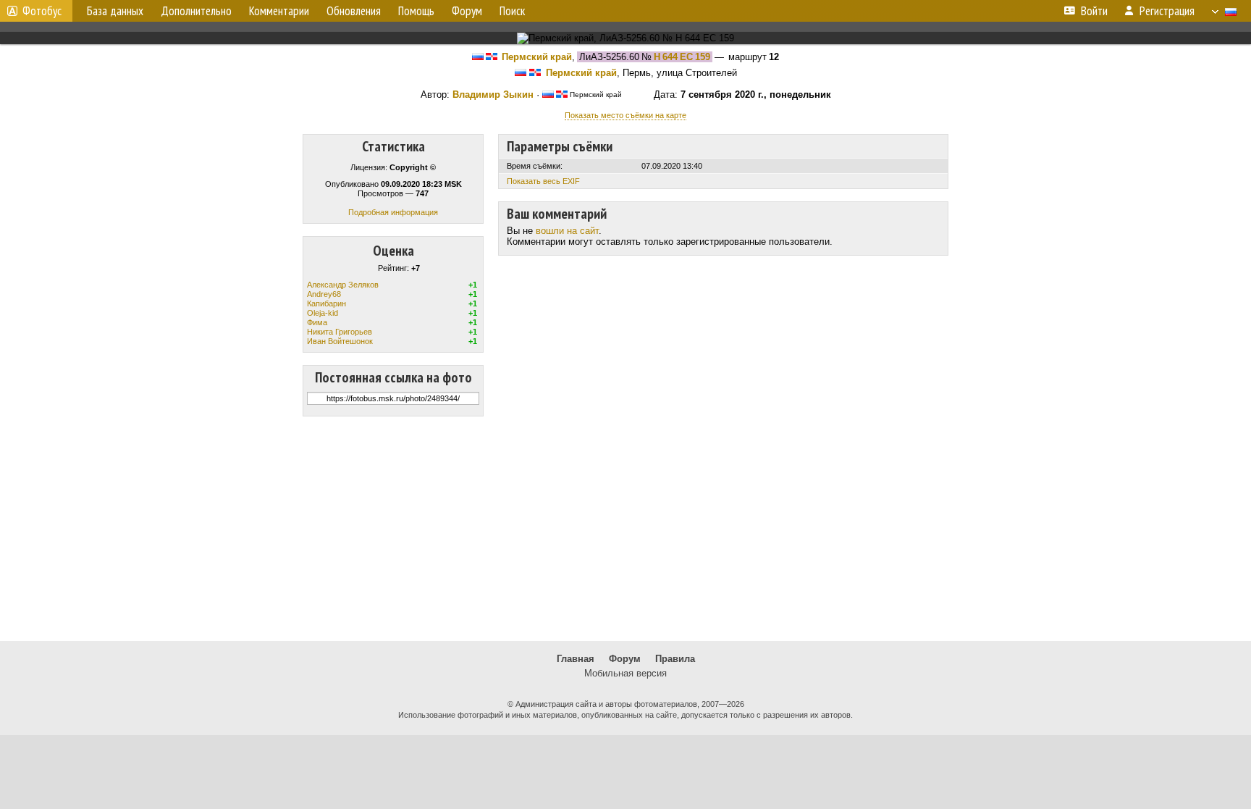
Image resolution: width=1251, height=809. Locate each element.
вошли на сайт (567, 230)
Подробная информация (393, 212)
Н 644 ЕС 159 (682, 56)
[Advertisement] (625, 528)
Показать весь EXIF (543, 181)
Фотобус (42, 11)
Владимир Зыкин (493, 94)
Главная (575, 658)
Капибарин (326, 303)
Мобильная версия (625, 673)
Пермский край (537, 56)
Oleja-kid (322, 313)
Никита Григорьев (339, 331)
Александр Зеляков (343, 284)
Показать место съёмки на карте (625, 115)
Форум (625, 658)
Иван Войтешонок (340, 341)
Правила (675, 658)
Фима (317, 322)
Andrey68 (324, 294)
